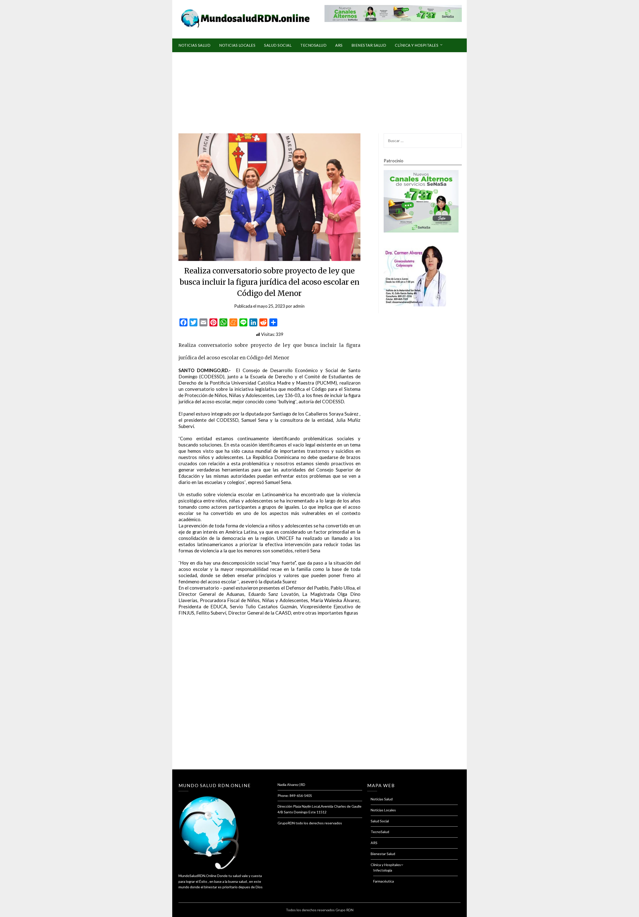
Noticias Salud (194, 45)
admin (299, 306)
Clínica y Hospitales (416, 45)
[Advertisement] (319, 90)
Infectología (382, 870)
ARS (339, 45)
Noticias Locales (237, 45)
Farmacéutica (383, 881)
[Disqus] (269, 698)
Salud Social (278, 45)
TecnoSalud (313, 45)
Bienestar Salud (368, 45)
